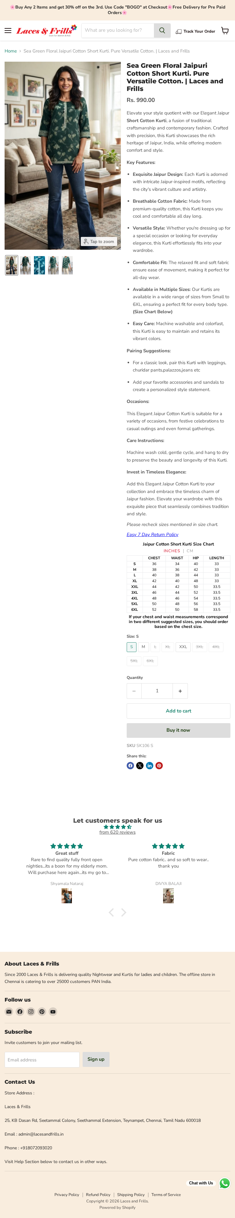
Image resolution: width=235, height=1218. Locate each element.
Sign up (96, 1059)
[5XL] (135, 668)
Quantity (135, 678)
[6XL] (151, 668)
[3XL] (200, 654)
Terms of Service (166, 1195)
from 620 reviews (117, 832)
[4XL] (217, 654)
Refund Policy (98, 1195)
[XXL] (184, 654)
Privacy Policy (66, 1195)
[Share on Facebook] (130, 765)
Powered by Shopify (117, 1207)
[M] (144, 654)
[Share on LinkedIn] (149, 765)
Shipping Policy (131, 1195)
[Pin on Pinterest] (159, 765)
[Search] (162, 31)
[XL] (169, 654)
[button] (12, 265)
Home (11, 51)
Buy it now (178, 730)
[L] (156, 654)
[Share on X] (140, 765)
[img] (117, 827)
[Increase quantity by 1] (180, 690)
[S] (132, 654)
